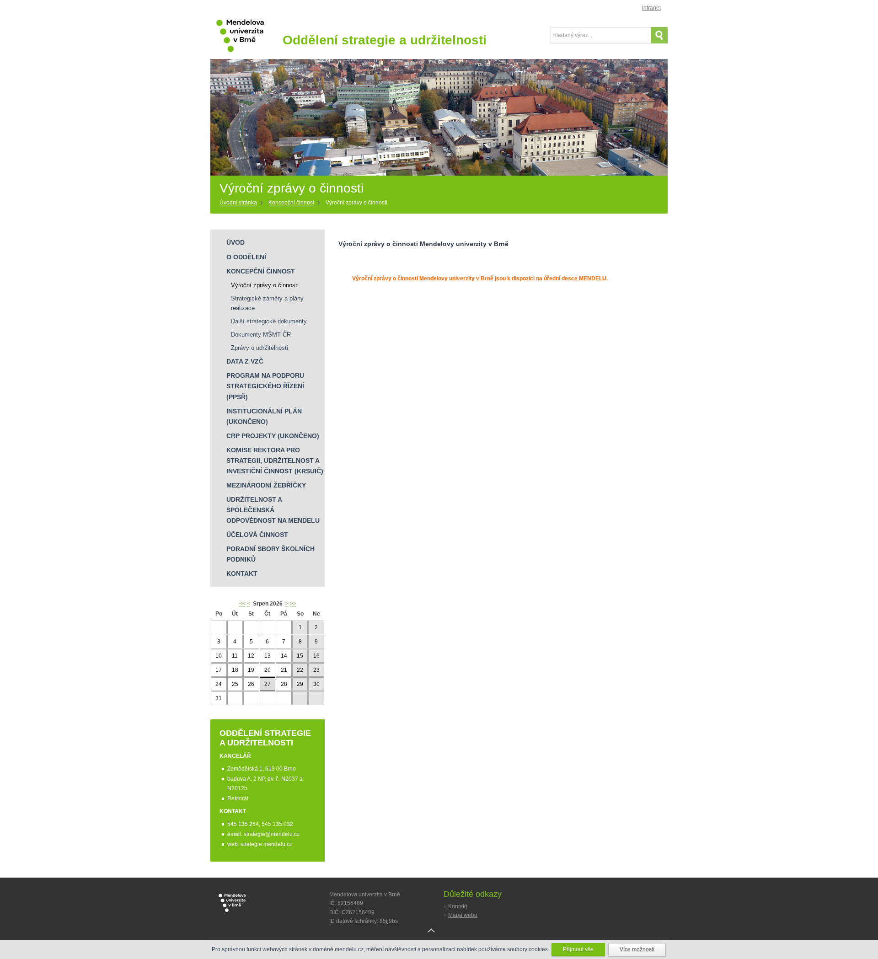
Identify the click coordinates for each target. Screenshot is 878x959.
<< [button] (242, 603)
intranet (651, 8)
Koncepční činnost (291, 202)
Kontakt (457, 906)
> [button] (287, 603)
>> (293, 603)
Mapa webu (462, 915)
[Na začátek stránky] (439, 937)
